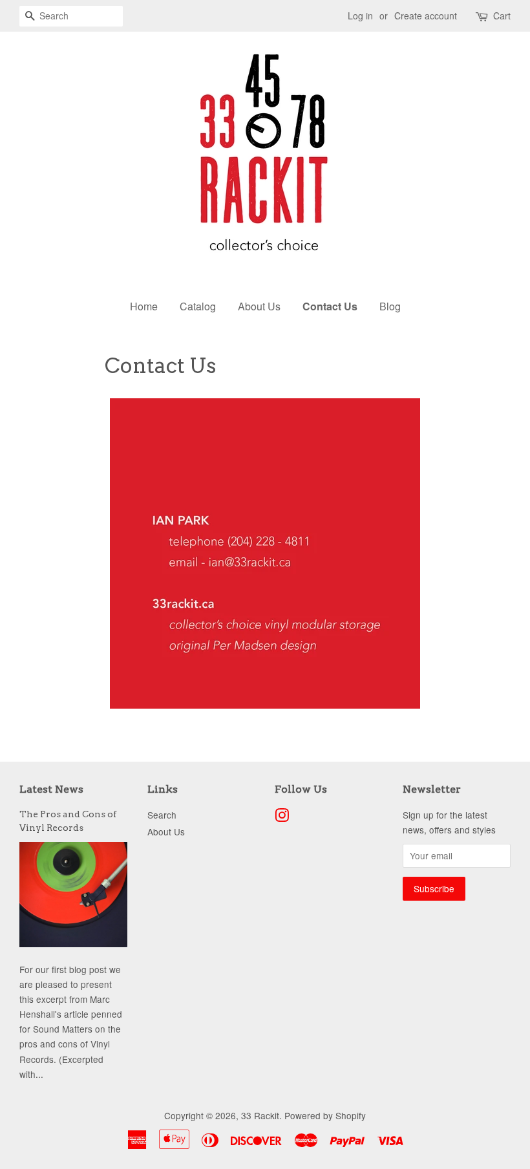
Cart (502, 15)
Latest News (51, 789)
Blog (390, 306)
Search (161, 814)
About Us (259, 306)
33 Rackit (260, 1115)
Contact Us (329, 306)
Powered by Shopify (325, 1115)
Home (144, 306)
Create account (425, 15)
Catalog (198, 306)
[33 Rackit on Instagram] (282, 817)
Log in (360, 15)
